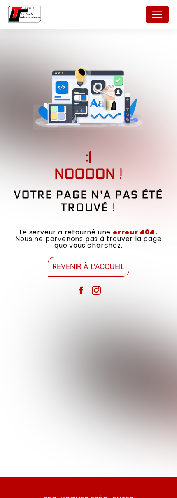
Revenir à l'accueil (88, 266)
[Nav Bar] (157, 14)
